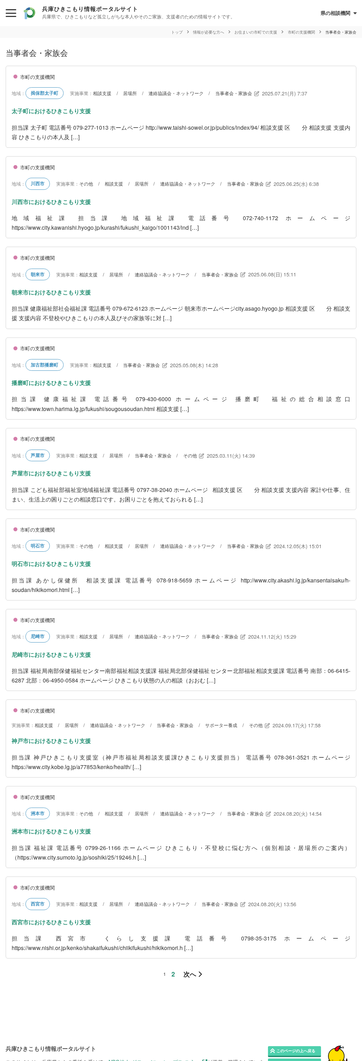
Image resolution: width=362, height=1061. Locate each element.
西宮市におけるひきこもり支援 (51, 922)
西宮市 (38, 904)
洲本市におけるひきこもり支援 (51, 831)
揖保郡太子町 (44, 93)
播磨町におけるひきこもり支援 (51, 383)
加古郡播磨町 (44, 365)
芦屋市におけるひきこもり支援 (51, 473)
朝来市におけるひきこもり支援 (51, 292)
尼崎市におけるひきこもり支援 (51, 654)
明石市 (38, 546)
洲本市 (38, 813)
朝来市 (38, 274)
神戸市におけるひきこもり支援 (51, 741)
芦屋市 (38, 455)
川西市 (38, 183)
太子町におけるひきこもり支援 (51, 111)
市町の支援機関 (37, 76)
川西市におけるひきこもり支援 (51, 202)
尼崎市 (38, 636)
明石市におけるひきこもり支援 (51, 563)
